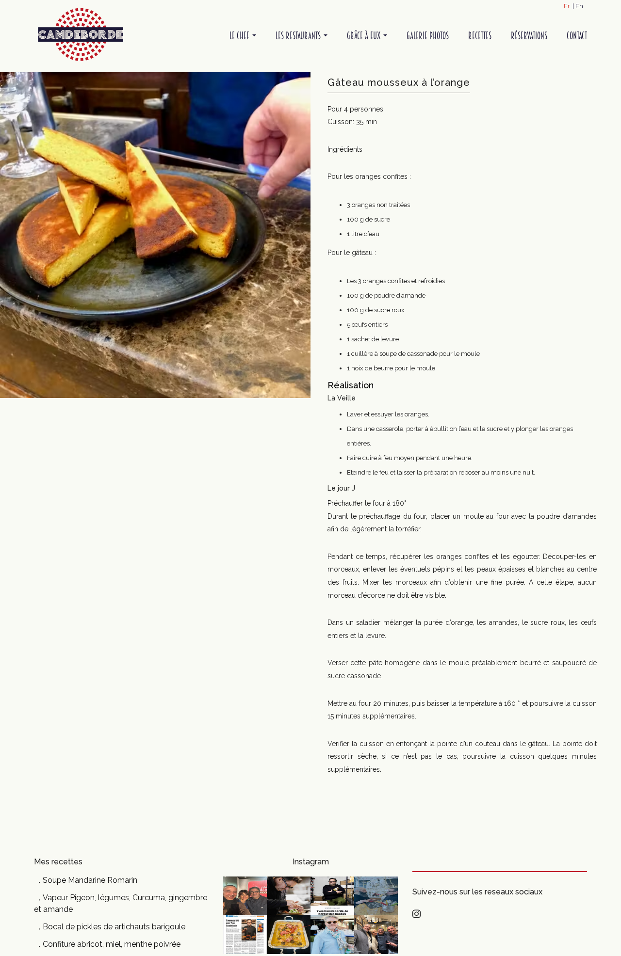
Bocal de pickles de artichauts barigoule (114, 926)
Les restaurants (299, 36)
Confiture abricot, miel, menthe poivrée (111, 944)
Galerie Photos (428, 36)
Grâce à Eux (364, 36)
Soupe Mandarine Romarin (90, 880)
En (579, 6)
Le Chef (240, 36)
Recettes (479, 36)
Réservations (529, 36)
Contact (577, 36)
